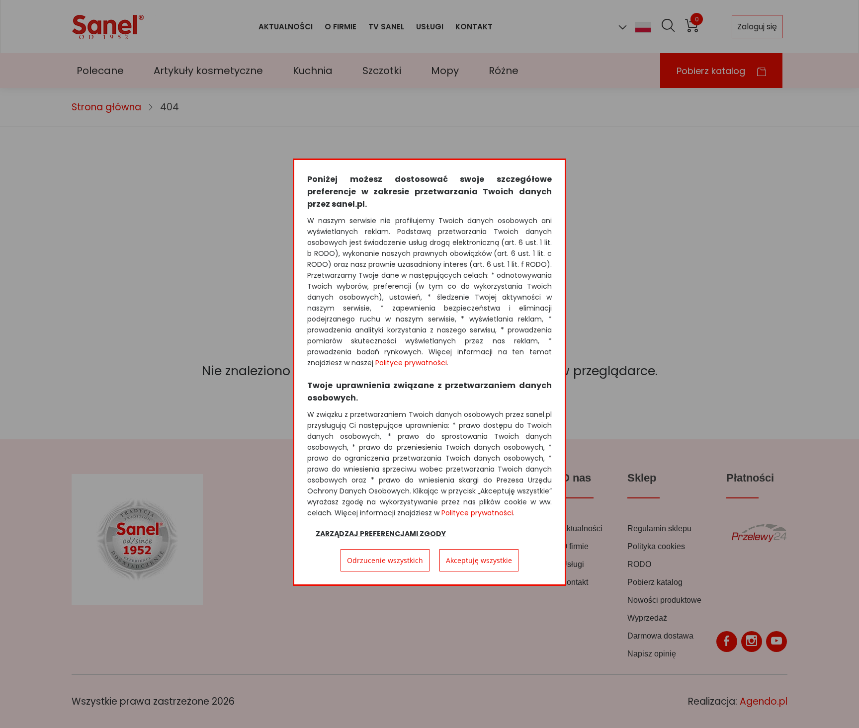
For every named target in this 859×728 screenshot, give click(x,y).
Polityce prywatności (411, 363)
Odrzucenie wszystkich (385, 560)
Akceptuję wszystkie (479, 560)
